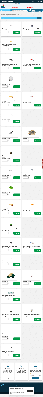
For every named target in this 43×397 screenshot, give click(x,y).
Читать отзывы (35, 378)
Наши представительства (7, 1)
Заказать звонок (15, 7)
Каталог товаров (6, 10)
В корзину (16, 32)
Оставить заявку (30, 7)
